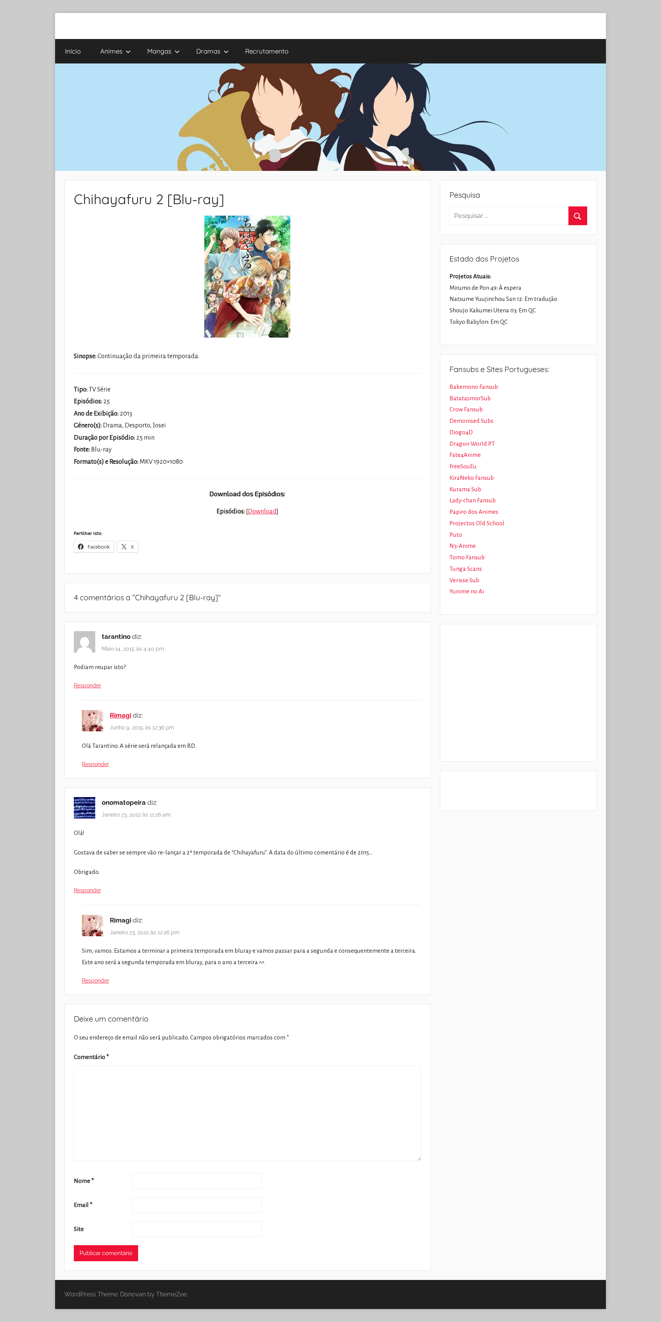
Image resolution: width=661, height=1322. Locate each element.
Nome (84, 1180)
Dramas (208, 51)
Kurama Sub (465, 489)
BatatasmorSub (470, 398)
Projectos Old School (477, 523)
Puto (455, 534)
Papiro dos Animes (473, 511)
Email (83, 1205)
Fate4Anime (465, 454)
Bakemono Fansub (473, 386)
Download (262, 511)
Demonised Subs (471, 420)
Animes (111, 51)
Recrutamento (266, 51)
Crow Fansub (466, 409)
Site (79, 1229)
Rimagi (120, 715)
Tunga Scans (465, 568)
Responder (87, 685)
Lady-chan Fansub (472, 500)
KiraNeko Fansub (471, 477)
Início (73, 51)
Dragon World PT (472, 443)
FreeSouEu (463, 466)
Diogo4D (461, 432)
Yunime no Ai (466, 591)
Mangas (159, 51)
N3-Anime (462, 545)
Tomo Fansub (467, 557)
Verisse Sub (464, 580)
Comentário (91, 1057)
